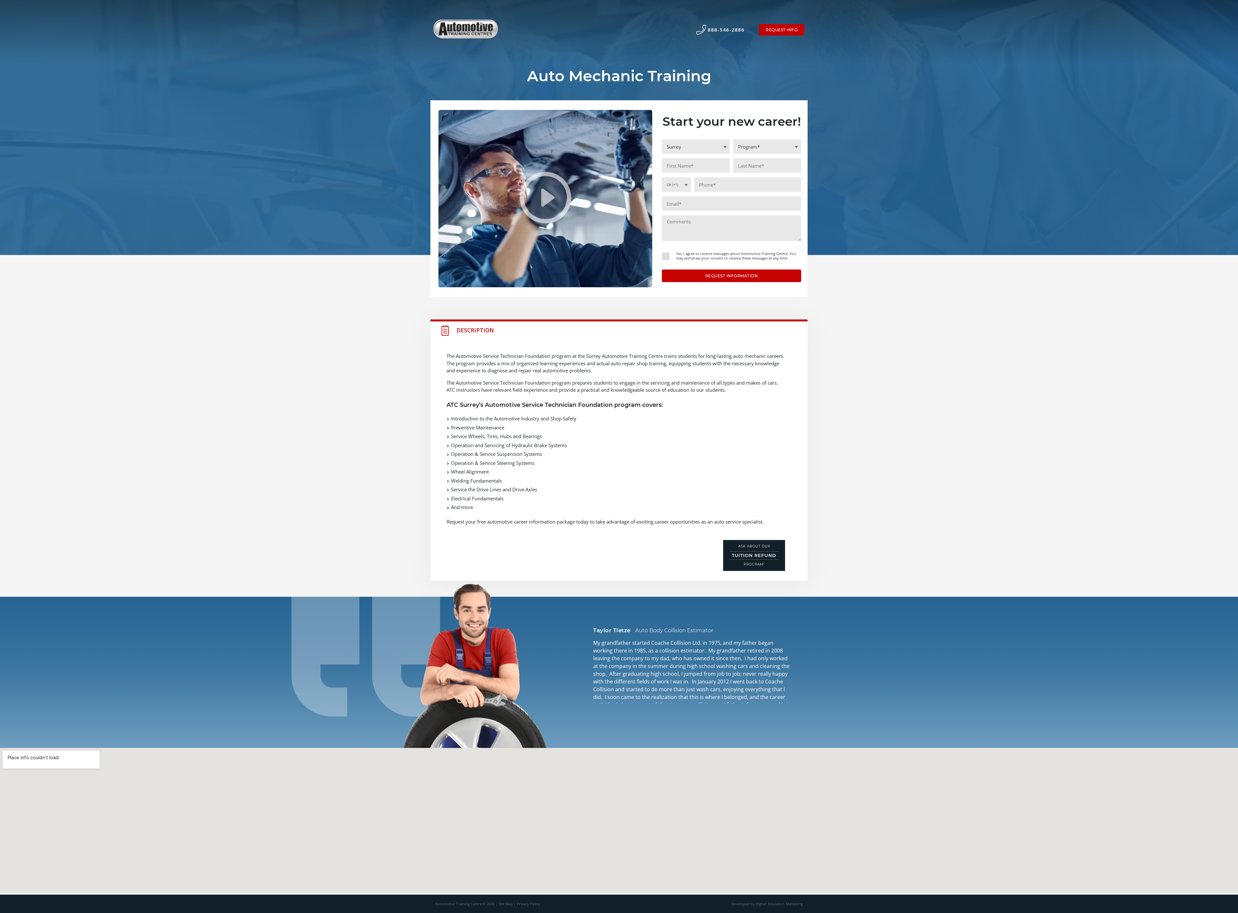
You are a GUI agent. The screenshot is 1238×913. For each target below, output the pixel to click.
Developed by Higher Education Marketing (767, 904)
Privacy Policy (528, 904)
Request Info (782, 29)
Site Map (505, 904)
